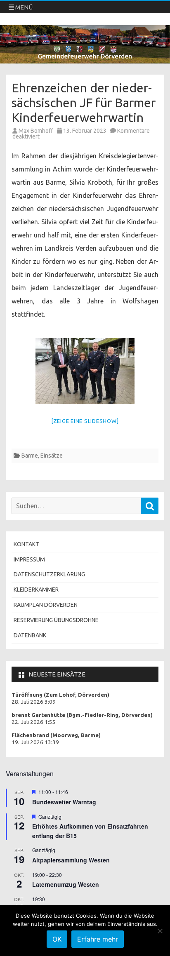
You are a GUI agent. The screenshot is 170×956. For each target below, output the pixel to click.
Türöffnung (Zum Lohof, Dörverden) (60, 695)
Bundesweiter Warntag (64, 802)
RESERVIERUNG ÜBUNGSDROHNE (56, 620)
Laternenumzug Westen (65, 884)
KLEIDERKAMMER (36, 589)
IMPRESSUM (29, 559)
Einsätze (51, 455)
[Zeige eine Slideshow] (85, 421)
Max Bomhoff (36, 130)
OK (56, 939)
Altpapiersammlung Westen (71, 860)
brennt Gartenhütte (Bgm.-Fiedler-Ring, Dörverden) (82, 715)
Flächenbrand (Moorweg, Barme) (56, 735)
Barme (29, 455)
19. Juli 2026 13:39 (35, 742)
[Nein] (160, 931)
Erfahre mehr (97, 939)
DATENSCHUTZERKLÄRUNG (49, 574)
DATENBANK (30, 635)
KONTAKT (26, 544)
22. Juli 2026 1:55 (34, 722)
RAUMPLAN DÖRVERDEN (46, 604)
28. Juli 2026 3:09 (34, 702)
